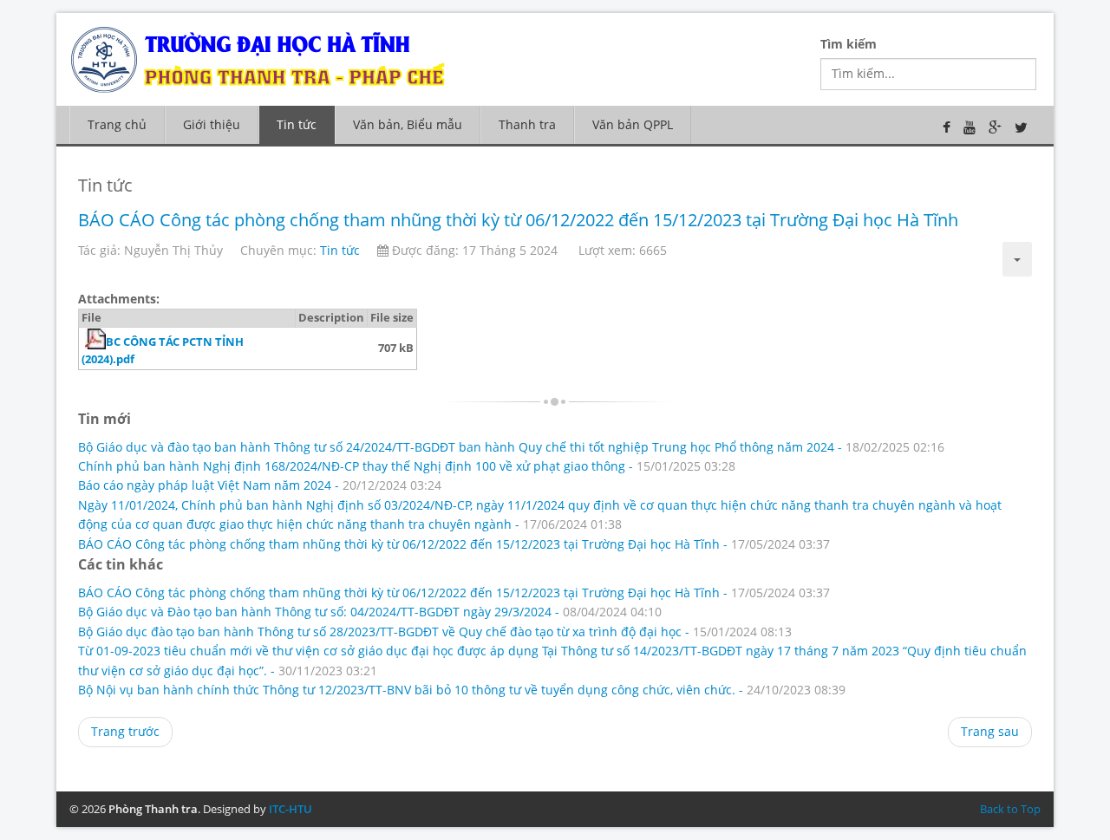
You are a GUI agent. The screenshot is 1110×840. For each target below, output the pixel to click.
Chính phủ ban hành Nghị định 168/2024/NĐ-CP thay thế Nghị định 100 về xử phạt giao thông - (406, 466)
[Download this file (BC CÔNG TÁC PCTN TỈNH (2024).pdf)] (83, 342)
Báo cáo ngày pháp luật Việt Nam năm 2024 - (259, 485)
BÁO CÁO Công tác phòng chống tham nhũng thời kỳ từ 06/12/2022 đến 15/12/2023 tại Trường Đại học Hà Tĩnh (518, 219)
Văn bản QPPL (632, 124)
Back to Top (1010, 809)
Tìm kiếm (848, 44)
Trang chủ (117, 124)
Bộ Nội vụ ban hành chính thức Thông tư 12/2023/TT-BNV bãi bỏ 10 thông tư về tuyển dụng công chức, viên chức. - (462, 689)
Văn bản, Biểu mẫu (407, 124)
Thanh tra (527, 124)
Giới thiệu (211, 124)
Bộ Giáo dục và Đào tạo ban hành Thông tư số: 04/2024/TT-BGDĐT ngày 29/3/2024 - (370, 611)
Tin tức (297, 124)
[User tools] (1017, 259)
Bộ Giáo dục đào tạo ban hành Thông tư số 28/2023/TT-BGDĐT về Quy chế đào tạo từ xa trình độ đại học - (435, 631)
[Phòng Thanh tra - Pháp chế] (273, 57)
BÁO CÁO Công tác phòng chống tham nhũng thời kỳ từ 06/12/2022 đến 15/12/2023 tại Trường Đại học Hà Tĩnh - (454, 544)
